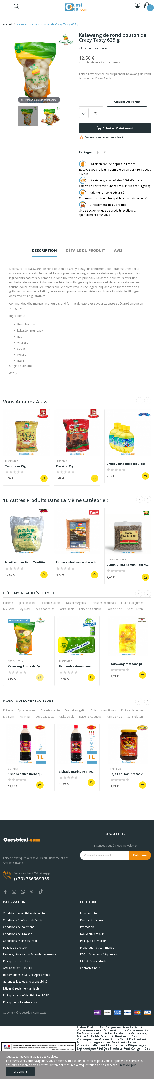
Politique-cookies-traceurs (20, 1002)
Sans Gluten (135, 609)
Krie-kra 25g (65, 466)
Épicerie (8, 603)
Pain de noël (114, 609)
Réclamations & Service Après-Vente (26, 975)
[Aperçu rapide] (26, 432)
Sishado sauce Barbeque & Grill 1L (26, 774)
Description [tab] (44, 250)
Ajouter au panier (127, 102)
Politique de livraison (93, 941)
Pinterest (105, 152)
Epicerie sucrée (50, 603)
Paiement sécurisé (92, 920)
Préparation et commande (97, 947)
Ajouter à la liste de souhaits (84, 113)
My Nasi (24, 609)
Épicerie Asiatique (90, 609)
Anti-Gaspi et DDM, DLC (19, 968)
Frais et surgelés (75, 603)
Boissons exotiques (103, 603)
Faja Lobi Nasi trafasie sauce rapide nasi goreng (128, 774)
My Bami (9, 609)
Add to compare (95, 113)
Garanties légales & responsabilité (25, 981)
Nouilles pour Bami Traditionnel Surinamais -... (26, 562)
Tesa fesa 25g (15, 466)
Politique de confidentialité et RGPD (26, 995)
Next (147, 400)
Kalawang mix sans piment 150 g (128, 664)
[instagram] (14, 891)
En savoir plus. (128, 1065)
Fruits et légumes (132, 603)
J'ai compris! (20, 1071)
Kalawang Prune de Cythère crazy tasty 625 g (26, 666)
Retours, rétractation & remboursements (29, 954)
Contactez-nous (90, 968)
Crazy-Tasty (15, 661)
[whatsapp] (23, 891)
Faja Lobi (116, 769)
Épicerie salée (26, 603)
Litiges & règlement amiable (21, 988)
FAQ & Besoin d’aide (93, 961)
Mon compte (88, 913)
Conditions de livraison (17, 934)
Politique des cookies (16, 961)
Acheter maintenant (118, 128)
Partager (98, 152)
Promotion (87, 927)
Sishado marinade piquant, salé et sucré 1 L (77, 771)
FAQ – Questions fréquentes (98, 954)
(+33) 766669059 (31, 878)
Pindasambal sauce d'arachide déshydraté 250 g (77, 562)
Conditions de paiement (18, 927)
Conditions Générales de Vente (23, 920)
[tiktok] (40, 891)
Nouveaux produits (92, 934)
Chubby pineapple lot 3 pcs (126, 464)
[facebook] (5, 891)
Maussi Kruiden (116, 559)
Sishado (13, 769)
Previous (139, 400)
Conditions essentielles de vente (24, 913)
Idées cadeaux (44, 609)
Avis (118, 250)
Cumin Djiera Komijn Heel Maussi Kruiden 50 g (128, 565)
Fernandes (11, 461)
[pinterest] (31, 891)
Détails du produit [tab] (85, 250)
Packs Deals (66, 609)
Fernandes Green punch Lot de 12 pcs (77, 666)
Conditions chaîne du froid (20, 941)
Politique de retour (15, 947)
